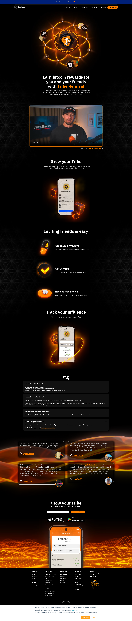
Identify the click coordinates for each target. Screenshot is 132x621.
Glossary (62, 582)
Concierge (47, 582)
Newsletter (63, 578)
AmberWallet (34, 576)
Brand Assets (48, 595)
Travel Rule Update (79, 587)
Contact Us (78, 578)
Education (62, 576)
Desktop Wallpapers (50, 591)
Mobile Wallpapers (49, 593)
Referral (103, 7)
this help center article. (48, 428)
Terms (76, 591)
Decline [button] (93, 617)
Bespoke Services (49, 576)
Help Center (78, 574)
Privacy (77, 589)
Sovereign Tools (49, 585)
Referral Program (35, 585)
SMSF (46, 578)
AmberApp (33, 574)
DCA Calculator (64, 574)
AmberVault (33, 578)
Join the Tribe (78, 512)
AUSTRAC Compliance (80, 585)
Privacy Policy (75, 610)
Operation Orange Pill (50, 574)
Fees (76, 576)
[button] (67, 7)
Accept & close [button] (86, 617)
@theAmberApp (91, 465)
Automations (48, 580)
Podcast (62, 580)
